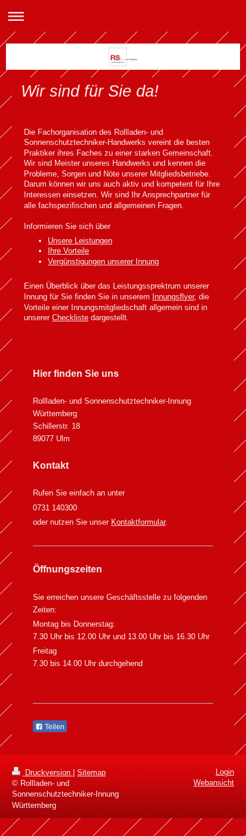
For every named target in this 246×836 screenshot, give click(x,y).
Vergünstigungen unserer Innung (103, 261)
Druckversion (48, 772)
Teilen (53, 727)
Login (225, 771)
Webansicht (213, 782)
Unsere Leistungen (80, 240)
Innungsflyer (173, 296)
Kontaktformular (138, 522)
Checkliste (70, 317)
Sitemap (91, 772)
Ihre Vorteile (68, 250)
